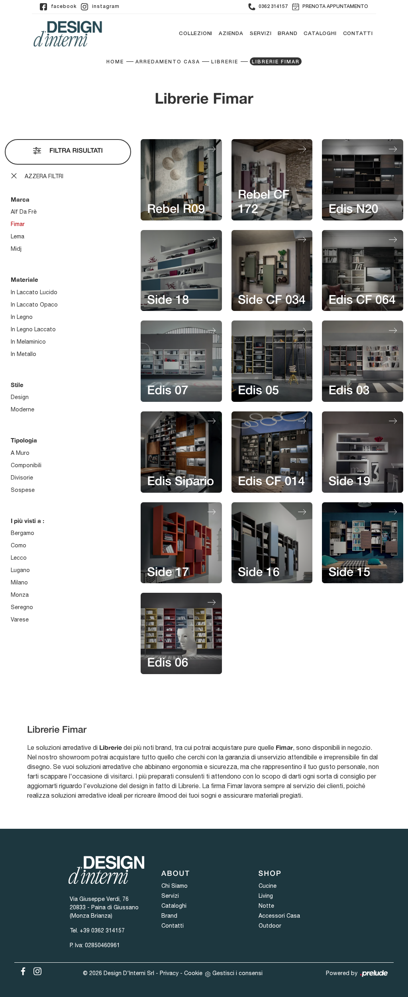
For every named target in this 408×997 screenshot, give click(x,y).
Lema (17, 236)
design (20, 397)
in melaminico (28, 341)
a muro (20, 453)
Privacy (169, 973)
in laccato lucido (34, 292)
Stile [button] (17, 384)
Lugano (20, 570)
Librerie (224, 62)
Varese (20, 619)
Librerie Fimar (276, 62)
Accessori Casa (279, 915)
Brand (287, 33)
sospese (23, 490)
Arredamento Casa (167, 62)
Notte (266, 906)
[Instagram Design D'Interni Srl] (35, 970)
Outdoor (270, 925)
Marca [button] (20, 199)
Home (115, 62)
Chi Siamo (174, 886)
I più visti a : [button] (27, 520)
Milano (19, 582)
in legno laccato (33, 329)
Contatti (358, 33)
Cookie (193, 973)
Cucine (268, 886)
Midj (16, 249)
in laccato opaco (34, 304)
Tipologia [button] (24, 440)
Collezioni (195, 33)
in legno (22, 317)
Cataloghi (320, 33)
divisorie (22, 477)
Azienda (231, 33)
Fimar (18, 224)
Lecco (19, 558)
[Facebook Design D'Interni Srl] (21, 970)
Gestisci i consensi (237, 973)
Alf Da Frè (24, 211)
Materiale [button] (24, 279)
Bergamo (22, 533)
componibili (26, 465)
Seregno (22, 607)
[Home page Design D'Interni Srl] (68, 34)
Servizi (261, 33)
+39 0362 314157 (102, 930)
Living (266, 896)
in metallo (23, 354)
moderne (22, 409)
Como (18, 545)
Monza (20, 595)
